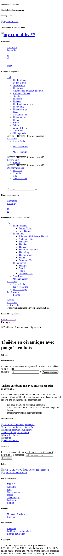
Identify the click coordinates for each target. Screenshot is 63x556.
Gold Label (18, 130)
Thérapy (17, 120)
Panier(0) (11, 50)
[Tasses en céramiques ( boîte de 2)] (18, 424)
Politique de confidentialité (19, 531)
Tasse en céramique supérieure (15, 432)
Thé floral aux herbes (23, 104)
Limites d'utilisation (16, 533)
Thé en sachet (19, 117)
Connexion (12, 47)
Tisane (16, 112)
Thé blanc (17, 98)
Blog (15, 176)
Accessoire (12, 138)
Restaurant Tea (20, 114)
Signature (17, 96)
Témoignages (13, 497)
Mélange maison (20, 133)
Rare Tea (11, 517)
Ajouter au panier (50, 372)
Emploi (10, 502)
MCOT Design (20, 152)
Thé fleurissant (20, 80)
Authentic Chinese (21, 93)
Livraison (11, 528)
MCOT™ (17, 170)
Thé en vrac (18, 88)
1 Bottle (16, 162)
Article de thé (19, 141)
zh (8, 58)
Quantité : (6, 372)
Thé (9, 77)
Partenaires (12, 500)
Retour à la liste (8, 319)
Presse (10, 494)
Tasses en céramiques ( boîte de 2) (17, 427)
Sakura (16, 125)
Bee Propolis (13, 160)
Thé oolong (18, 106)
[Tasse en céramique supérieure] (16, 430)
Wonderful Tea (20, 128)
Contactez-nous (20, 178)
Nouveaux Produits (16, 514)
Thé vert (17, 101)
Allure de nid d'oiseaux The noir (28, 90)
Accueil (10, 300)
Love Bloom (19, 85)
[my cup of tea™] (9, 21)
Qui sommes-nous (15, 168)
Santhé (16, 122)
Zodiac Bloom (19, 82)
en (8, 55)
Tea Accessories (20, 146)
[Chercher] (36, 189)
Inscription (6, 458)
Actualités (17, 173)
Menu (9, 65)
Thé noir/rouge (20, 109)
